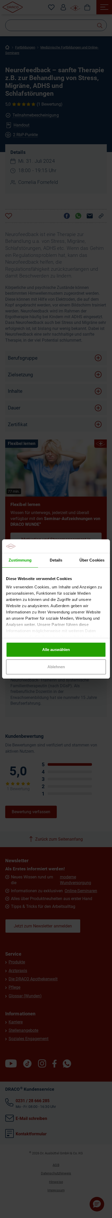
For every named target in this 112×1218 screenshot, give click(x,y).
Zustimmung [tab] (20, 560)
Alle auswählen (56, 649)
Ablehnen (56, 667)
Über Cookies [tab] (91, 560)
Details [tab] (56, 560)
